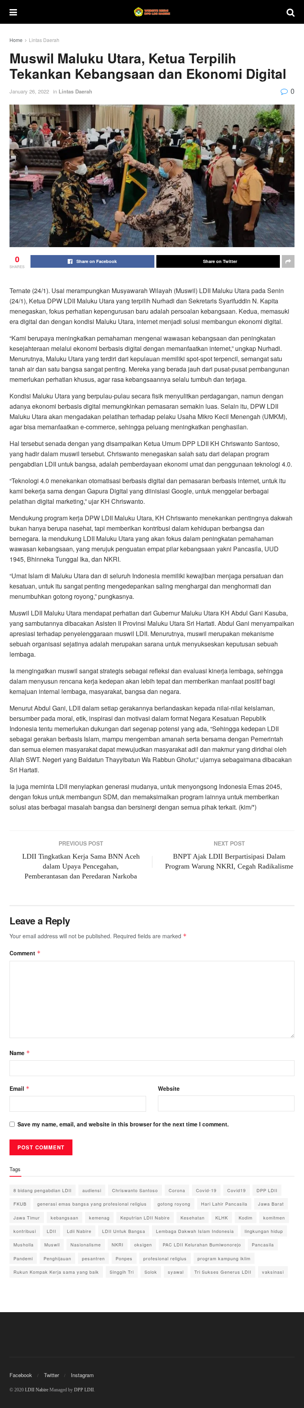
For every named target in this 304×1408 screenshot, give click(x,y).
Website (169, 1088)
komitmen (274, 1217)
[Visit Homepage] (152, 12)
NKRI (118, 1244)
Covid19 (236, 1190)
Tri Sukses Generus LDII (222, 1272)
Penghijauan (57, 1258)
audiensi (91, 1190)
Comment (25, 953)
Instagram (82, 1375)
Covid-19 (206, 1190)
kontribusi (24, 1231)
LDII (51, 1231)
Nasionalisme (85, 1244)
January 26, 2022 (29, 91)
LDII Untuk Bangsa (123, 1231)
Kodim (246, 1217)
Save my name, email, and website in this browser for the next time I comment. (123, 1124)
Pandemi (23, 1258)
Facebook (21, 1375)
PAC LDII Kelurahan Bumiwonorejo (202, 1244)
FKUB (20, 1203)
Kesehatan (192, 1217)
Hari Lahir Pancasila (224, 1203)
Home (16, 39)
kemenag (99, 1217)
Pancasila (263, 1244)
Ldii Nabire (79, 1231)
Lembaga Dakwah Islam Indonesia (195, 1231)
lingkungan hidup (264, 1231)
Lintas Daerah (44, 39)
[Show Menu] (13, 12)
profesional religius (165, 1258)
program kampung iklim (224, 1258)
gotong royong (174, 1203)
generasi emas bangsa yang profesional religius (92, 1203)
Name (20, 1053)
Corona (177, 1190)
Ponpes (124, 1258)
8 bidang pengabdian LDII (42, 1190)
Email (20, 1088)
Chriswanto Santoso (135, 1190)
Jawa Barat (271, 1203)
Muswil (52, 1244)
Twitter (51, 1375)
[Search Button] (290, 12)
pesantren (93, 1258)
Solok (150, 1272)
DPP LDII (266, 1190)
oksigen (143, 1244)
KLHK (221, 1217)
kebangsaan (64, 1217)
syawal (176, 1272)
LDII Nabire (36, 1390)
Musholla (23, 1244)
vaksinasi (273, 1272)
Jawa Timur (26, 1217)
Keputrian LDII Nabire (145, 1217)
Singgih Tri (122, 1272)
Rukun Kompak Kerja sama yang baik (56, 1272)
